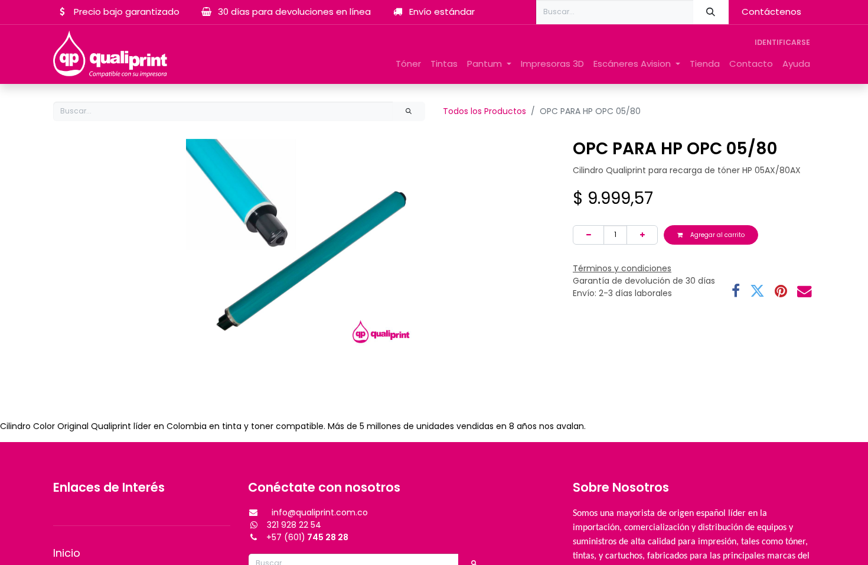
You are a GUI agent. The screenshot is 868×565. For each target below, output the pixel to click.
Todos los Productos (484, 111)
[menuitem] (408, 64)
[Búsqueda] (711, 12)
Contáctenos (771, 11)
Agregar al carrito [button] (716, 234)
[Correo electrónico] (804, 291)
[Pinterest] (781, 291)
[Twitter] (757, 291)
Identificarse (782, 42)
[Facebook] (736, 291)
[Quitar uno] (588, 235)
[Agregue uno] (642, 235)
